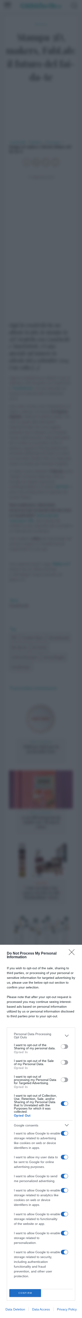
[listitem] (41, 1035)
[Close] (73, 953)
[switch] (64, 1046)
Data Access (41, 1309)
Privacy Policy (67, 1309)
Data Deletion (15, 1309)
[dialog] (41, 1131)
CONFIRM (25, 1293)
